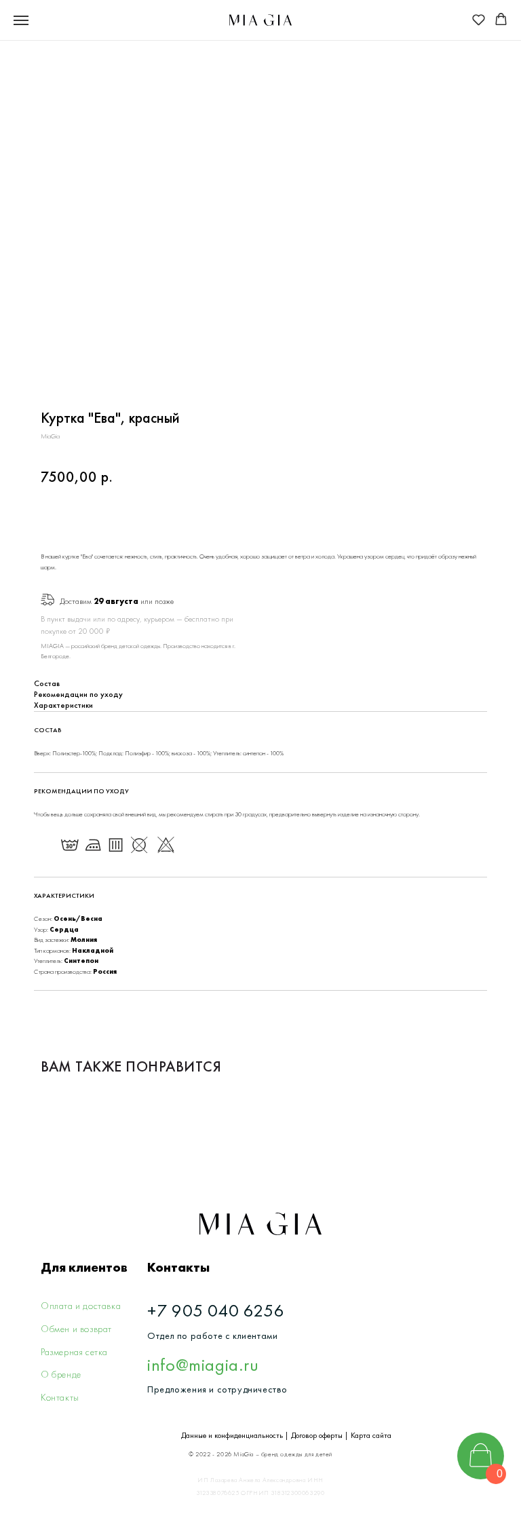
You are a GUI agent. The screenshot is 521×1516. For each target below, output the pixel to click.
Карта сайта (371, 1435)
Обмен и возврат (76, 1329)
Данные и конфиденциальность (232, 1435)
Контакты (60, 1397)
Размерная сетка (74, 1352)
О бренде (61, 1374)
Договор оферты (317, 1435)
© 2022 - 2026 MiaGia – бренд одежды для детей (260, 1454)
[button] (478, 19)
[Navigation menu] (21, 20)
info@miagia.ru (202, 1364)
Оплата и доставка (81, 1306)
